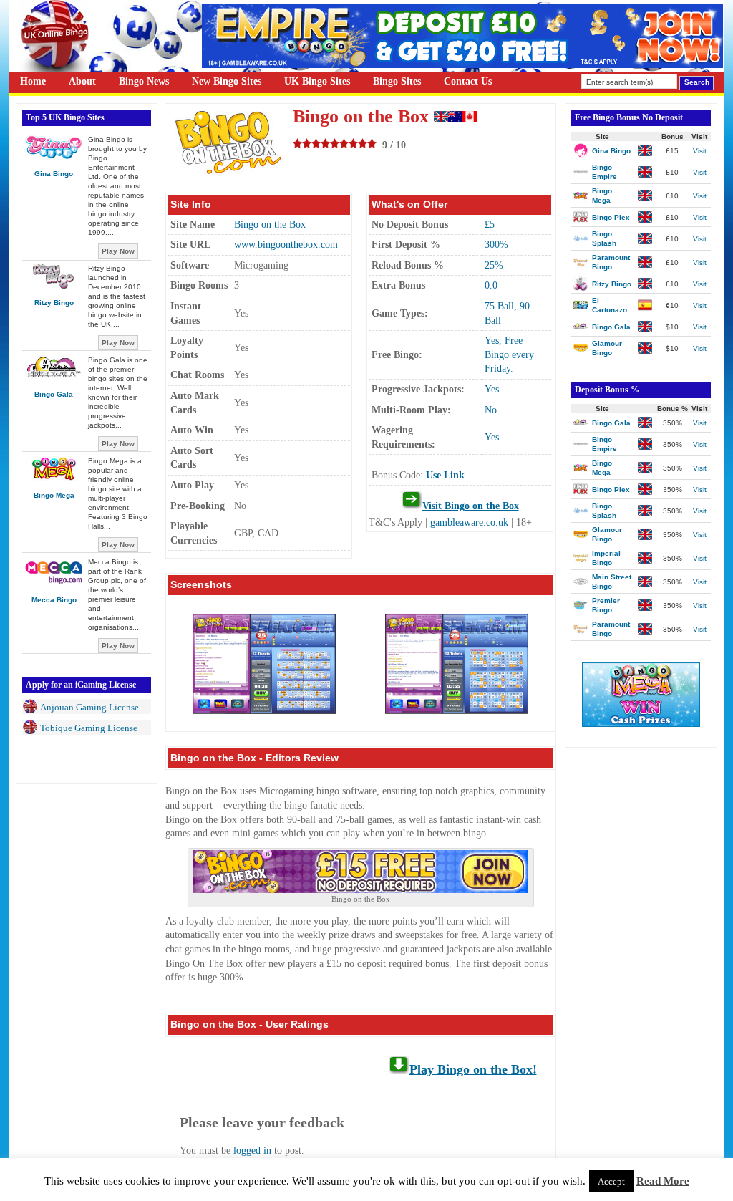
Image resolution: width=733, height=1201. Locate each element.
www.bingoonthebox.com (286, 244)
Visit (700, 151)
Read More (662, 1181)
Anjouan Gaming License (89, 707)
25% (494, 265)
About (82, 81)
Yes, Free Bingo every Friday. (509, 354)
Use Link (445, 475)
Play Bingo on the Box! (473, 1069)
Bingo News (144, 81)
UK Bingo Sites (317, 81)
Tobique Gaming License (88, 728)
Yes (492, 389)
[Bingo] (641, 723)
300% (496, 244)
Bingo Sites (397, 81)
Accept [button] (611, 1181)
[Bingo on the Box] (360, 889)
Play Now (118, 251)
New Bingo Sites (226, 81)
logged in (252, 1150)
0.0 (491, 285)
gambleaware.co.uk (469, 522)
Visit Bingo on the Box (470, 506)
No (491, 410)
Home (33, 81)
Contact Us (468, 81)
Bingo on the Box (270, 224)
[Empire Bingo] (462, 64)
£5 (490, 224)
